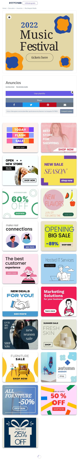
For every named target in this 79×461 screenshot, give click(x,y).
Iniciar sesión (14, 3)
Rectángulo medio (22, 87)
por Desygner (10, 87)
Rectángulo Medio (31, 8)
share (39, 100)
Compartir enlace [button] (66, 111)
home (4, 8)
